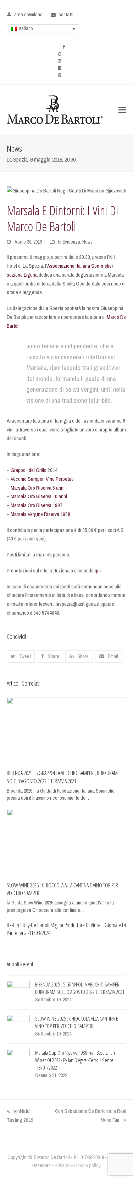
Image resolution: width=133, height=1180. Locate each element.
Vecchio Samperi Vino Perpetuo (42, 479)
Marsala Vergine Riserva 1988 (40, 514)
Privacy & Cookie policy (78, 1165)
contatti (66, 14)
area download (28, 14)
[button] (122, 109)
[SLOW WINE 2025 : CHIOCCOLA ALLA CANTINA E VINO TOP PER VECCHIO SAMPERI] (67, 841)
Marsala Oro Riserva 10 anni (39, 496)
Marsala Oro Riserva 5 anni (38, 487)
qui (98, 570)
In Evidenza (69, 242)
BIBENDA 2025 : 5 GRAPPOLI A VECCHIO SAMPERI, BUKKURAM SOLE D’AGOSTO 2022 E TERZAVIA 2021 (62, 777)
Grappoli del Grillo (28, 470)
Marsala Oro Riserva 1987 (36, 505)
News (87, 242)
